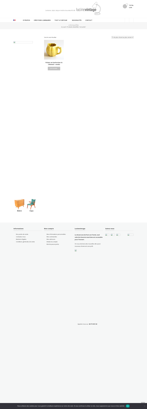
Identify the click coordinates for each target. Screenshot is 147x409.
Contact (88, 20)
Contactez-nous (21, 237)
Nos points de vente (22, 234)
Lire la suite (53, 68)
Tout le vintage (60, 20)
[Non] (145, 406)
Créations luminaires (42, 20)
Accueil (63, 27)
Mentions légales (21, 239)
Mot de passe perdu (53, 244)
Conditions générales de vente (25, 242)
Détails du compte (52, 242)
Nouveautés (77, 20)
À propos (26, 20)
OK (128, 406)
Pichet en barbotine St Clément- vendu (54, 63)
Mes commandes (52, 237)
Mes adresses (51, 239)
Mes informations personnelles (56, 234)
